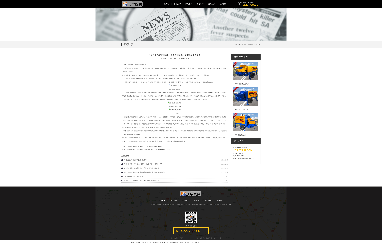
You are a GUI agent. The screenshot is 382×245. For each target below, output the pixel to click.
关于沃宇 (177, 4)
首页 (245, 44)
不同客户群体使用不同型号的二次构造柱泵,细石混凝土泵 (141, 180)
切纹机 (150, 242)
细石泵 (187, 242)
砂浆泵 (144, 242)
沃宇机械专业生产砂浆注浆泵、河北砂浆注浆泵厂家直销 (144, 146)
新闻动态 (200, 4)
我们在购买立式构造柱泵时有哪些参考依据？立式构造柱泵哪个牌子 (145, 172)
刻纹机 (138, 242)
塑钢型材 (156, 242)
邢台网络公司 (206, 238)
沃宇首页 (162, 200)
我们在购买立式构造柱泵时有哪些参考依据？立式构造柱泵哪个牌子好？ (149, 149)
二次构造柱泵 (195, 242)
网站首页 (165, 4)
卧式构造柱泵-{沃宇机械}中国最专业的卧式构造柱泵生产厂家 (143, 164)
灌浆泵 (182, 242)
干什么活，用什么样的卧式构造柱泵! (135, 160)
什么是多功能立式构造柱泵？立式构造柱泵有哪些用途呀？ (142, 168)
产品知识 (258, 44)
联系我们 (223, 4)
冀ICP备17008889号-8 (216, 238)
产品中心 (188, 4)
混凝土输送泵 (174, 242)
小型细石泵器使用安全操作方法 (134, 176)
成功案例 (211, 4)
